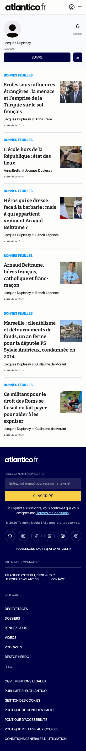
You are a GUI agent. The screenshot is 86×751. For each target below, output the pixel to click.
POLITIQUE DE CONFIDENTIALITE (30, 710)
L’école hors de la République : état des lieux (27, 156)
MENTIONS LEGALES (30, 681)
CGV (8, 681)
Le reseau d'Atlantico (22, 579)
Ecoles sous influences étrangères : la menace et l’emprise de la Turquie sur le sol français (29, 98)
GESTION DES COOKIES (22, 700)
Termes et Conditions (52, 513)
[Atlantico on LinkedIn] (49, 536)
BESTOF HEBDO (17, 657)
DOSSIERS (12, 618)
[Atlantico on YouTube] (76, 536)
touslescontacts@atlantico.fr (43, 549)
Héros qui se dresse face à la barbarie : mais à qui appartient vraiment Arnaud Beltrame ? (30, 214)
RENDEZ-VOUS (16, 628)
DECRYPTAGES (16, 609)
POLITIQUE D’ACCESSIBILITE (26, 719)
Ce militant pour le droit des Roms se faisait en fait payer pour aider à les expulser (25, 407)
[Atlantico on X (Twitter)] (23, 536)
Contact (58, 579)
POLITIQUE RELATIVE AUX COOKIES (31, 729)
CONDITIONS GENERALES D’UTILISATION (36, 739)
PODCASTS (13, 647)
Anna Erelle (43, 119)
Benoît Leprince (47, 235)
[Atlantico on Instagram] (63, 536)
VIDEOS (10, 637)
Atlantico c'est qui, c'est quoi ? (30, 575)
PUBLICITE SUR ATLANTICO (26, 691)
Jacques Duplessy (17, 119)
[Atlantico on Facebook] (36, 536)
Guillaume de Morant (50, 364)
